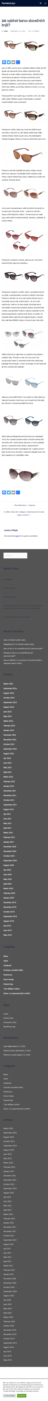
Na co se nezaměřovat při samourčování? (26, 648)
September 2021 (10, 804)
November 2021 (9, 795)
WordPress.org (9, 1026)
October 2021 (8, 800)
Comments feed (9, 1022)
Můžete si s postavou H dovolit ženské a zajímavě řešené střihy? (22, 661)
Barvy (5, 956)
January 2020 (8, 897)
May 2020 (7, 879)
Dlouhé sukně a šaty (18, 640)
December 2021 (9, 790)
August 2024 (8, 693)
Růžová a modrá (9, 596)
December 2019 (9, 902)
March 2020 (8, 888)
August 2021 (8, 809)
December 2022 (9, 735)
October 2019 (8, 911)
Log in (5, 1013)
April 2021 (7, 828)
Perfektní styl (8, 3)
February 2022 (9, 781)
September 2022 (10, 749)
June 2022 (7, 763)
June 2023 (7, 711)
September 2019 (10, 916)
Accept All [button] (22, 1395)
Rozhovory (7, 974)
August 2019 (8, 921)
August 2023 (8, 707)
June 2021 (7, 818)
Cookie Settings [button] (9, 1395)
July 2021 (7, 814)
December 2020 (9, 846)
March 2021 (8, 832)
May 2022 (7, 767)
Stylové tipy (8, 984)
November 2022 (9, 739)
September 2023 (10, 702)
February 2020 (9, 893)
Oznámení (7, 965)
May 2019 (7, 935)
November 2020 (9, 851)
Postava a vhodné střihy (13, 970)
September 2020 (10, 860)
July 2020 (7, 870)
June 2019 (7, 930)
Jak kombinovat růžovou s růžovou (17, 617)
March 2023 (8, 721)
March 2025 (8, 683)
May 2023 (7, 716)
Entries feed (8, 1018)
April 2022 (7, 772)
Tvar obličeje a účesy (11, 988)
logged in (18, 536)
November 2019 (9, 907)
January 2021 (8, 842)
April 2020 (7, 883)
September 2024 (10, 688)
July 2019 (7, 925)
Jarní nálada (7, 579)
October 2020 (8, 856)
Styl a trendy (33, 31)
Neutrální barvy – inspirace (25, 505)
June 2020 (7, 874)
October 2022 (8, 744)
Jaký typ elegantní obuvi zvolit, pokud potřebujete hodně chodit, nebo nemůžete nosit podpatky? (23, 607)
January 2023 (8, 730)
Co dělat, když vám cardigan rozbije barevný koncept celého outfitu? (24, 513)
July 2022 (7, 758)
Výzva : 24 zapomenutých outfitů (16, 993)
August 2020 (8, 865)
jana (6, 31)
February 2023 (9, 725)
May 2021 (7, 823)
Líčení (5, 960)
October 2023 (8, 697)
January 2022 (8, 786)
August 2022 (8, 753)
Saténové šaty (9, 588)
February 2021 (9, 837)
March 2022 (8, 776)
